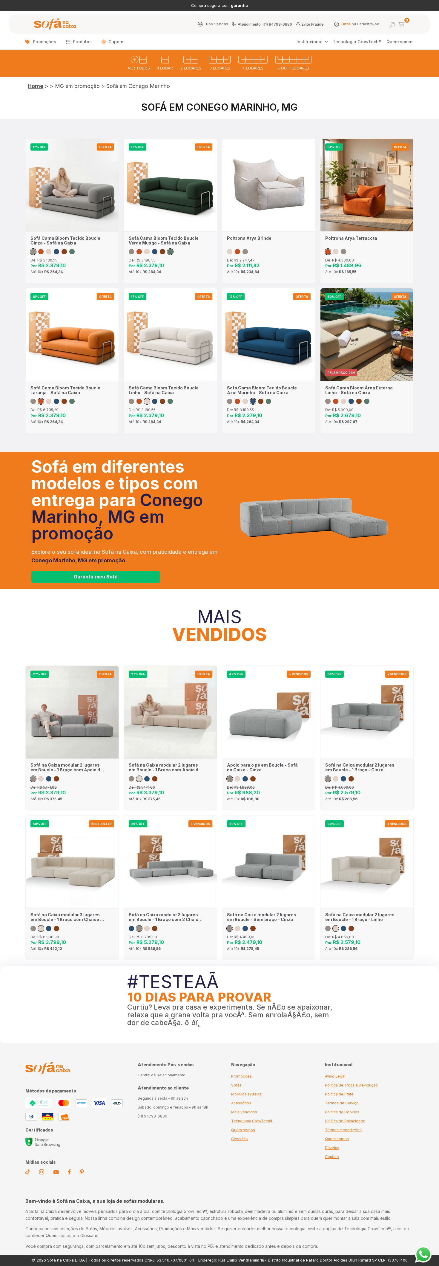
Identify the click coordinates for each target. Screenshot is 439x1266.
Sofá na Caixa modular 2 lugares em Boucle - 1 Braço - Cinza (360, 767)
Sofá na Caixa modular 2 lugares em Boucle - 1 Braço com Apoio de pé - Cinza (66, 767)
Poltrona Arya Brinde (249, 238)
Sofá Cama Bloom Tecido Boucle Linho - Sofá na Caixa (164, 390)
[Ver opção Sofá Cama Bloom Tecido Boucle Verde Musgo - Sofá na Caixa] (72, 251)
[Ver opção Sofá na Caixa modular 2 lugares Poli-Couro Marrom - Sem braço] (253, 928)
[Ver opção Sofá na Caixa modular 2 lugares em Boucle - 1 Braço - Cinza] (328, 778)
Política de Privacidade (345, 1121)
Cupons (116, 41)
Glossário (239, 1139)
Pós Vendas (217, 24)
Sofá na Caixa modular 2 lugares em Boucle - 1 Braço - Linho (360, 917)
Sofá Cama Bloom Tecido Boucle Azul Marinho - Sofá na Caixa (262, 390)
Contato (332, 1156)
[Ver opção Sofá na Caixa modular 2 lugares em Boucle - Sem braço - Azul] (245, 928)
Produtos (82, 41)
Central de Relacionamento (161, 1075)
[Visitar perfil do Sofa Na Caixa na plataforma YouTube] (56, 1172)
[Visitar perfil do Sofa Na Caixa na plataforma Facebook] (69, 1173)
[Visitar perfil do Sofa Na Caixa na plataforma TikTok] (27, 1173)
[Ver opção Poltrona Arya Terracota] (237, 251)
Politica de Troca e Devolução (351, 1085)
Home (35, 86)
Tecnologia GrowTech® (357, 41)
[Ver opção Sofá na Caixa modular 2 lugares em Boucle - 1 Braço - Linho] (335, 778)
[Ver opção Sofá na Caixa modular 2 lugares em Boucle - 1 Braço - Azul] (343, 778)
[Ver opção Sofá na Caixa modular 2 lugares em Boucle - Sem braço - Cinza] (229, 928)
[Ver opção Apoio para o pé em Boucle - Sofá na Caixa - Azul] (245, 778)
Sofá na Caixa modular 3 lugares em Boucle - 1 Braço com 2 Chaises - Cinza (166, 917)
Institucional (310, 41)
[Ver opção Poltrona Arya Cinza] (245, 251)
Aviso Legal (335, 1076)
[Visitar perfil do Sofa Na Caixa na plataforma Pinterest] (82, 1173)
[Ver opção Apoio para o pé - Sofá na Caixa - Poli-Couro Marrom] (253, 778)
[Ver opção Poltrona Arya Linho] (229, 251)
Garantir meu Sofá (96, 577)
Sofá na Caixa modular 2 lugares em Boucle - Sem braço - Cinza (261, 917)
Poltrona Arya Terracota (351, 238)
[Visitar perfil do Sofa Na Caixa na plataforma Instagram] (41, 1173)
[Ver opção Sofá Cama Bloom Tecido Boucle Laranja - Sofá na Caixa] (41, 251)
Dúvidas (332, 1148)
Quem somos (400, 41)
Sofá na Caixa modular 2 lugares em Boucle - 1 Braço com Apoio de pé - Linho (165, 767)
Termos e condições (343, 1130)
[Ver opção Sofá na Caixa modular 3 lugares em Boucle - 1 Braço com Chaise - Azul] (48, 928)
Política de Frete (339, 1094)
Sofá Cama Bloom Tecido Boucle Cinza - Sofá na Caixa (65, 240)
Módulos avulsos (246, 1094)
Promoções (44, 41)
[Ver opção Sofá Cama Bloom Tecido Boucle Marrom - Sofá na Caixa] (64, 251)
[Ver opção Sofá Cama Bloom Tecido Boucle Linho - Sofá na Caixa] (48, 251)
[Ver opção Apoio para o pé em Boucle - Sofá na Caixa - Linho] (237, 778)
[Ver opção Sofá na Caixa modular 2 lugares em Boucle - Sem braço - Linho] (237, 928)
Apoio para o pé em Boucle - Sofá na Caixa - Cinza (262, 767)
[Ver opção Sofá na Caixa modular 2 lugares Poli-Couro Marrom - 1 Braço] (351, 778)
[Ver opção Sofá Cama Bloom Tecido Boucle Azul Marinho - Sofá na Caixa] (56, 251)
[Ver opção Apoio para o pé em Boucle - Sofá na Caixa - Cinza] (229, 778)
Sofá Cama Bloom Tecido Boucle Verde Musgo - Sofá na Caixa (164, 240)
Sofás (236, 1085)
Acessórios (241, 1103)
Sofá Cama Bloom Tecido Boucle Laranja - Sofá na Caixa (65, 390)
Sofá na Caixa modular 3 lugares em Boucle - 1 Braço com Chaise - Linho (66, 917)
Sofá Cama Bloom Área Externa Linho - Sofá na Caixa (359, 390)
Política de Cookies (342, 1112)
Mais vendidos (244, 1112)
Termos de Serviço (342, 1103)
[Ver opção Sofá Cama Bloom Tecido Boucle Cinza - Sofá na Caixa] (33, 251)
